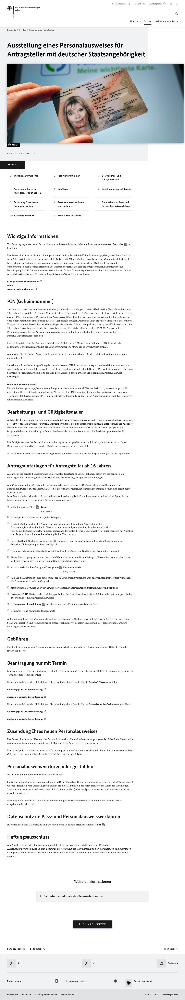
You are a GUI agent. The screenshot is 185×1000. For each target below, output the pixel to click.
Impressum (26, 994)
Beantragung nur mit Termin (116, 189)
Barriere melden (67, 994)
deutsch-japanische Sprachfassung (25, 689)
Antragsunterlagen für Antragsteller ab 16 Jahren (27, 191)
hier (99, 824)
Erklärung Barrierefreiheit (46, 994)
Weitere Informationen (69, 215)
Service (147, 22)
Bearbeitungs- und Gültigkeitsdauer (111, 177)
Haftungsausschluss (24, 215)
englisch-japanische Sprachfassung (25, 696)
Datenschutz (12, 994)
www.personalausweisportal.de (23, 281)
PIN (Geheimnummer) (69, 175)
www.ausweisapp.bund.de (20, 289)
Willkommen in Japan (167, 21)
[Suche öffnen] (176, 12)
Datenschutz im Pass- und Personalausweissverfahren (116, 204)
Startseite (11, 30)
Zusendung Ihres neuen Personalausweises (26, 204)
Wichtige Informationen (26, 175)
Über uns (134, 21)
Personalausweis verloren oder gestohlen (71, 204)
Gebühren (63, 189)
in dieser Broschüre (113, 244)
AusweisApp (59, 316)
